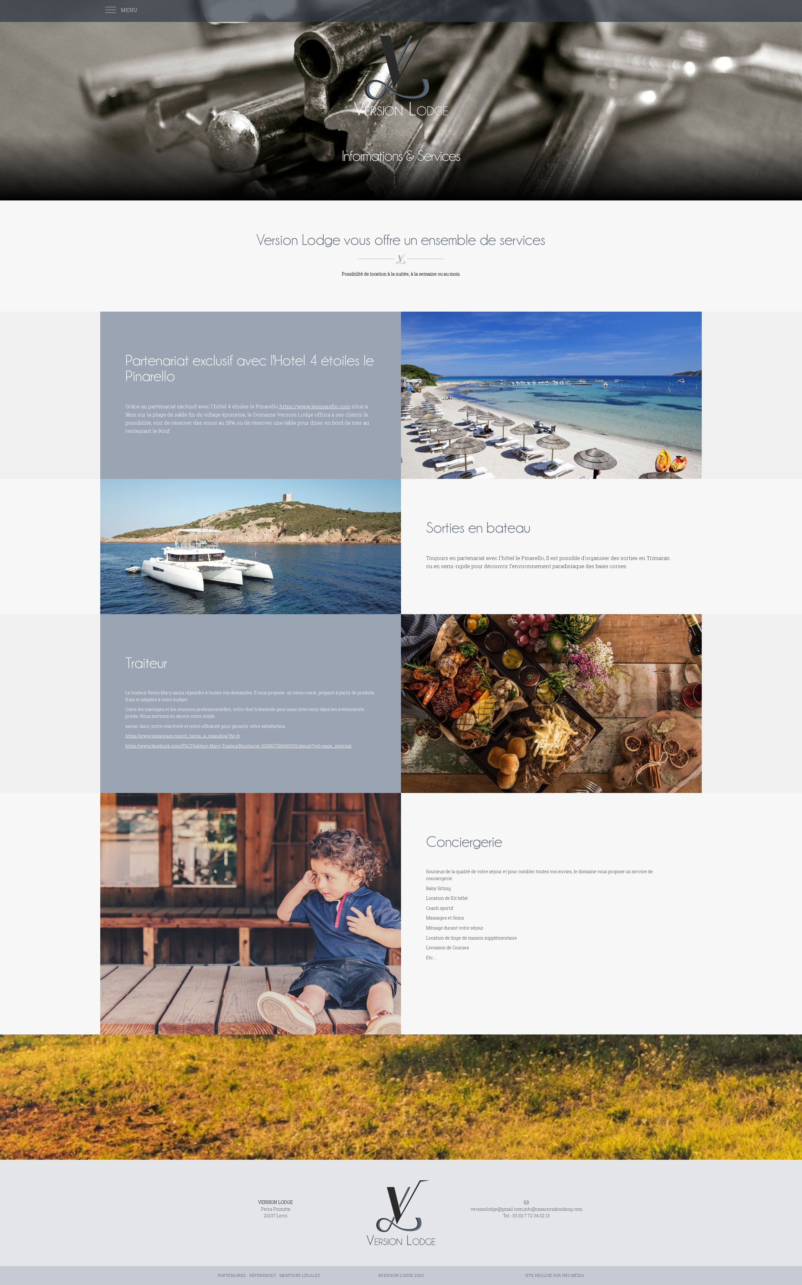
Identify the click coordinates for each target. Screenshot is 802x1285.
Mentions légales (299, 1275)
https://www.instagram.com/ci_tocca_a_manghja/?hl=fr (182, 736)
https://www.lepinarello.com (314, 406)
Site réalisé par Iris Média (555, 1275)
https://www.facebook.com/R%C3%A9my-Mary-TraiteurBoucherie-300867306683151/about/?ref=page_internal (238, 746)
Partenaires (232, 1275)
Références (262, 1275)
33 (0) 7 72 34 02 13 (531, 1216)
